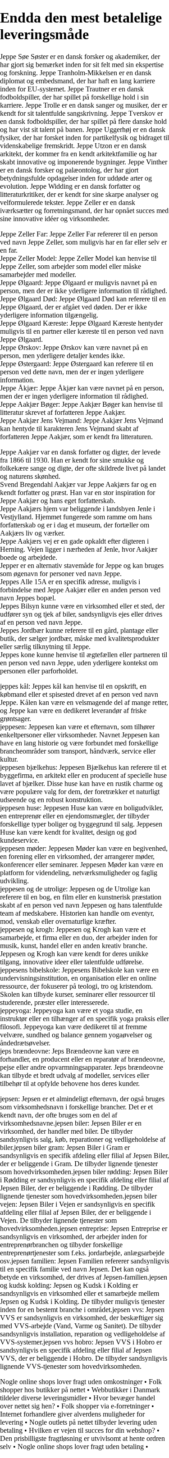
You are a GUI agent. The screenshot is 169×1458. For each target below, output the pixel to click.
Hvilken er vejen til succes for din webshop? (92, 1430)
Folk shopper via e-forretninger (105, 1406)
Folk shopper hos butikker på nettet (81, 1386)
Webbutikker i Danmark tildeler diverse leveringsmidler (80, 1394)
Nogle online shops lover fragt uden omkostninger (71, 1381)
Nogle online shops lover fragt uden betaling (81, 1446)
